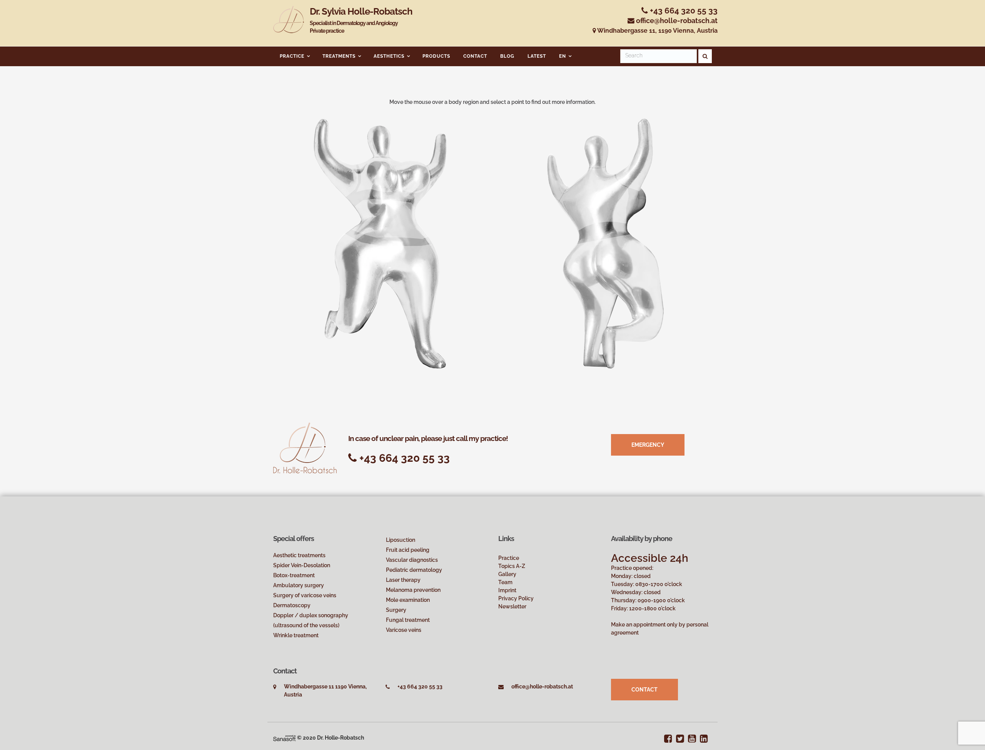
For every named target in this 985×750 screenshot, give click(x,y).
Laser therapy (403, 580)
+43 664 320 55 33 (683, 10)
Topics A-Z (511, 566)
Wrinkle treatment (296, 635)
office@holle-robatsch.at (677, 21)
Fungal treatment (408, 620)
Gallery (507, 574)
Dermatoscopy (292, 605)
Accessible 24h (649, 558)
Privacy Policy (516, 598)
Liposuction (400, 540)
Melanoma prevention (413, 590)
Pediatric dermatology (414, 570)
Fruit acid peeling (407, 550)
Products (436, 56)
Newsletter (512, 606)
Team (505, 582)
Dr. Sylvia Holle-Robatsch (361, 20)
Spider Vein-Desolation (301, 565)
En (562, 56)
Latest (537, 56)
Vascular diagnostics (412, 560)
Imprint (507, 590)
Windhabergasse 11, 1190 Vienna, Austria (657, 30)
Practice (292, 56)
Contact (475, 56)
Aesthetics (389, 56)
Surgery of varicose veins (304, 595)
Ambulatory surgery (298, 585)
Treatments (339, 56)
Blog (507, 56)
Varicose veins (403, 630)
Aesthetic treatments (299, 555)
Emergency (647, 445)
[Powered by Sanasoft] (284, 738)
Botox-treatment (294, 575)
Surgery (396, 610)
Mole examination (408, 600)
